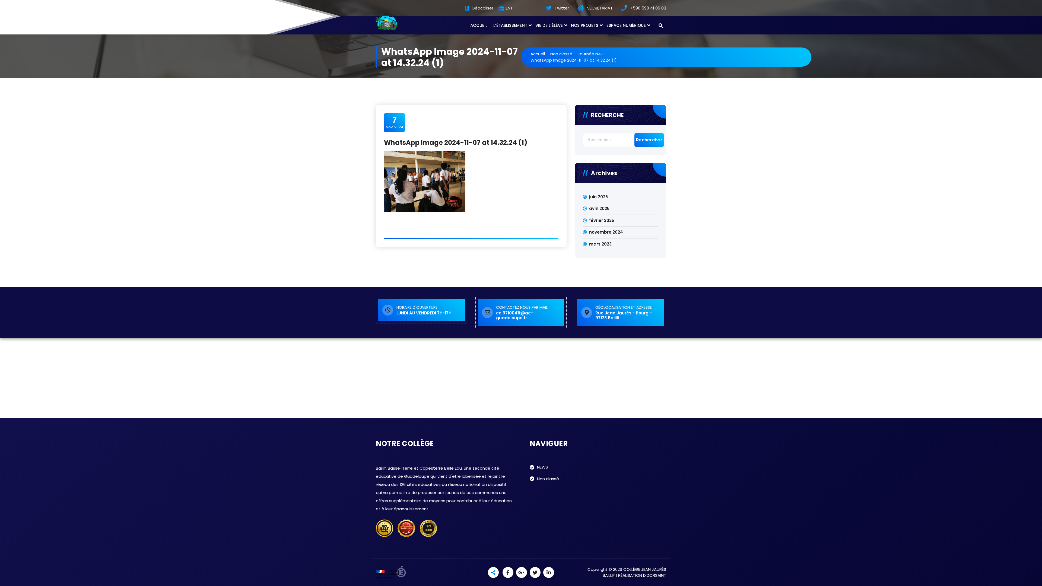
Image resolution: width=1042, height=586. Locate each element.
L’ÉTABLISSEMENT (510, 25)
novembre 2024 (606, 232)
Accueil (537, 54)
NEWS (542, 467)
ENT (509, 8)
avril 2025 (599, 208)
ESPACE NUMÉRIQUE (626, 25)
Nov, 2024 (394, 122)
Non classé (561, 54)
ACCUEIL (478, 25)
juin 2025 (598, 197)
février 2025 (601, 220)
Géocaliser (482, 8)
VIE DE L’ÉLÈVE (549, 25)
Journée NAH (590, 54)
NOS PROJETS (584, 25)
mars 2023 (600, 244)
